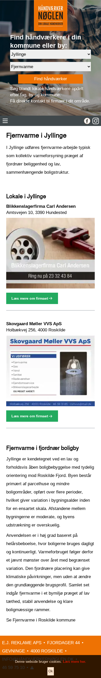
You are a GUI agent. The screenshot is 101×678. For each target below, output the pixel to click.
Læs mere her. (74, 662)
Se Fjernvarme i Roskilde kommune (40, 620)
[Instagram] (95, 121)
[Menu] (5, 121)
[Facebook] (87, 121)
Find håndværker (50, 78)
